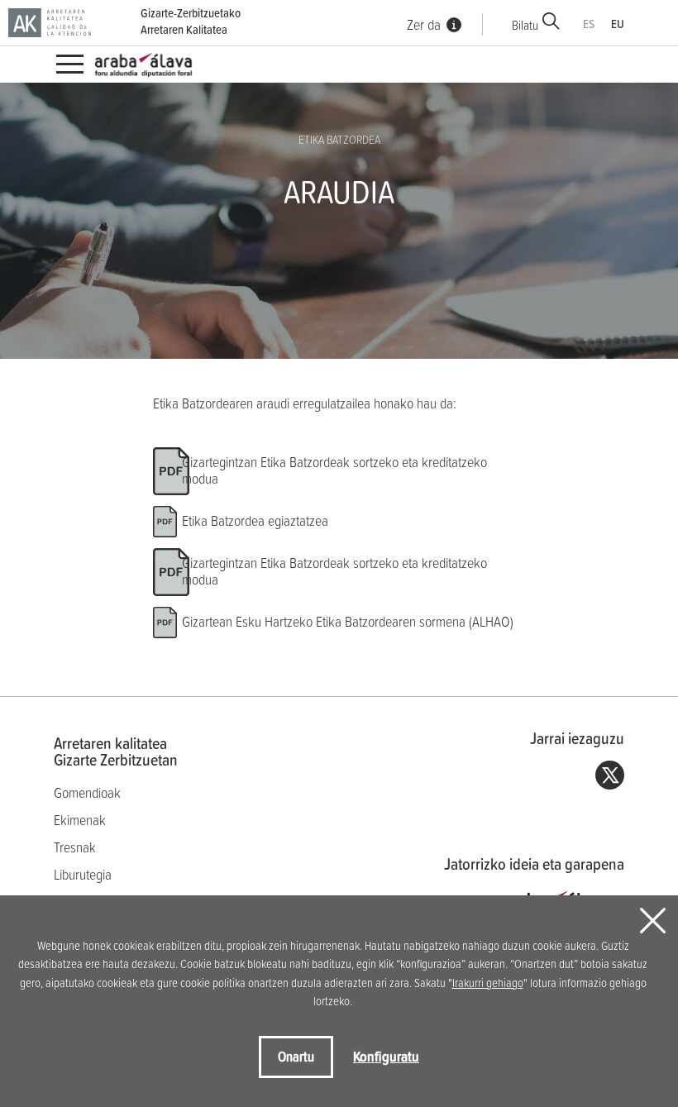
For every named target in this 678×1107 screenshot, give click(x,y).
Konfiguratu (386, 1056)
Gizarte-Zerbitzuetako (191, 21)
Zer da (424, 24)
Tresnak (75, 847)
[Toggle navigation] (70, 65)
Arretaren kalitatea (116, 751)
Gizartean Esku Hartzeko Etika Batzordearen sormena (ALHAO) (347, 621)
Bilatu (525, 25)
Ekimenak (80, 820)
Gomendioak (87, 792)
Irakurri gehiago (487, 982)
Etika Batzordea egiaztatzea (255, 520)
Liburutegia (83, 874)
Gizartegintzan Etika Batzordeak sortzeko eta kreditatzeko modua (334, 470)
